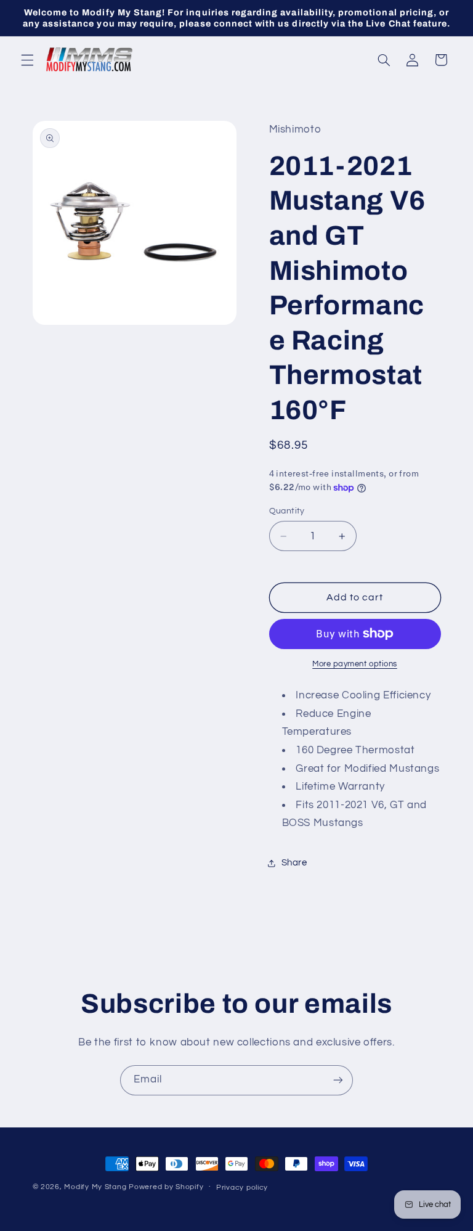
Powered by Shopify (166, 1187)
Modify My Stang (95, 1187)
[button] (27, 60)
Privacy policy (242, 1187)
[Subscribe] (338, 1080)
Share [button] (294, 862)
